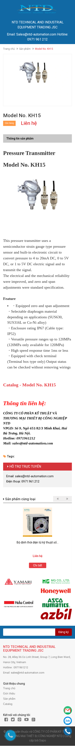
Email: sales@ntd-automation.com (30, 476)
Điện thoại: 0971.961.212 (22, 481)
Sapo (42, 740)
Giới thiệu (9, 693)
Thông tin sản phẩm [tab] (20, 138)
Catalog (7, 704)
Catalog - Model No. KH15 (29, 384)
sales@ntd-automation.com (27, 672)
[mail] (68, 710)
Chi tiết (37, 565)
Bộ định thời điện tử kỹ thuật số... (38, 542)
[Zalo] (68, 721)
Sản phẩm (25, 48)
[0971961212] (67, 731)
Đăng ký (63, 632)
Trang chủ (9, 48)
